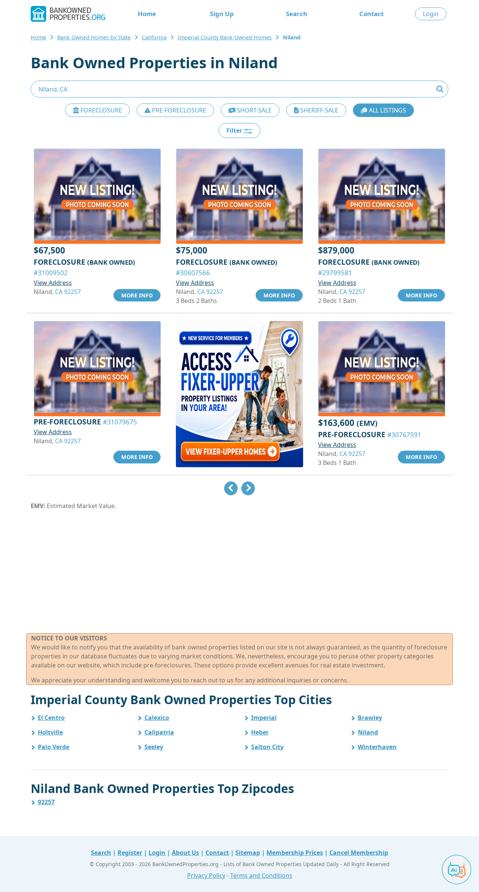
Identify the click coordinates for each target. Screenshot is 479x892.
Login (431, 14)
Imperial (264, 718)
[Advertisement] (239, 571)
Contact (371, 13)
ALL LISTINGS (386, 110)
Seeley (153, 747)
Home (147, 13)
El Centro (51, 718)
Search (296, 13)
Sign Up (222, 13)
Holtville (50, 732)
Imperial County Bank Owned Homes (225, 37)
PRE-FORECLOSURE (178, 110)
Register (130, 853)
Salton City (267, 747)
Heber (260, 732)
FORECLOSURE (100, 110)
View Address (53, 283)
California (154, 37)
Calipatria (159, 732)
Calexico (156, 718)
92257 (46, 802)
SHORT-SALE (253, 110)
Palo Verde (53, 747)
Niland (368, 732)
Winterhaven (377, 747)
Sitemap (247, 853)
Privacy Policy (206, 875)
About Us (185, 853)
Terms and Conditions (261, 875)
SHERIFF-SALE (318, 110)
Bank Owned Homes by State (94, 37)
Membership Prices (294, 853)
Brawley (370, 718)
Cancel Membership (358, 853)
